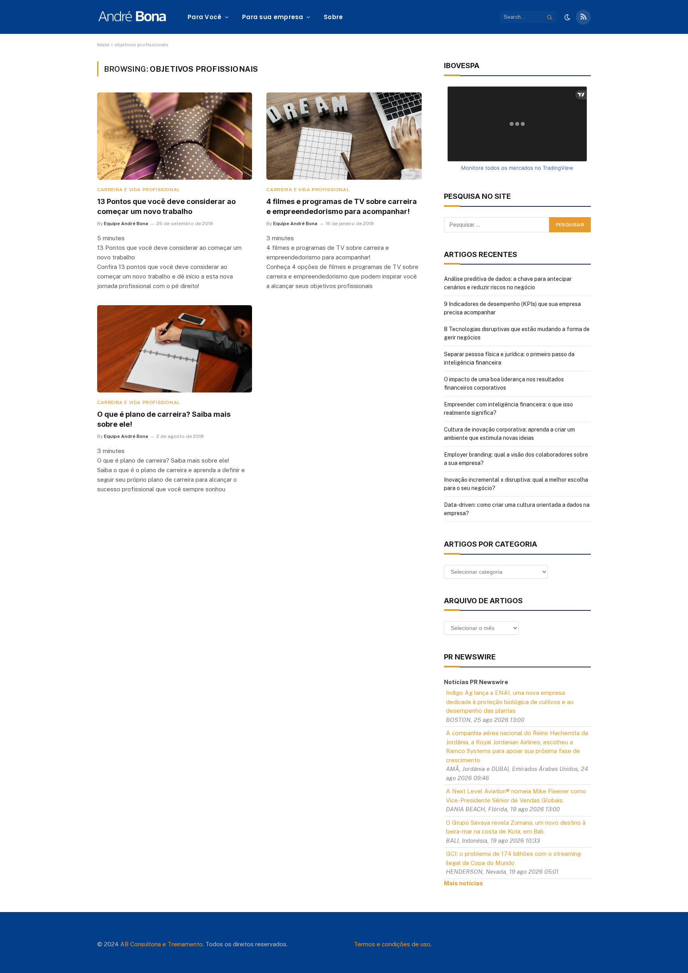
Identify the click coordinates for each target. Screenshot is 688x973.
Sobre (333, 17)
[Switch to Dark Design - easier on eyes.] (567, 17)
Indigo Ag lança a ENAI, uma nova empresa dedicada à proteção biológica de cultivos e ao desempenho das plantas (510, 701)
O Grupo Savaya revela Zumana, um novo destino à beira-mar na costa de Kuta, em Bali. (516, 827)
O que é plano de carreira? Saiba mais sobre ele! (164, 419)
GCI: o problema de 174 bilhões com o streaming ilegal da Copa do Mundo (513, 858)
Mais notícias (463, 883)
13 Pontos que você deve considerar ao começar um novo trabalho (166, 206)
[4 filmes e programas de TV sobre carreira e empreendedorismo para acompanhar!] (343, 136)
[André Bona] (132, 17)
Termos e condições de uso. (393, 944)
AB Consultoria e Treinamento (161, 944)
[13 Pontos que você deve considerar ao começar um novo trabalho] (174, 136)
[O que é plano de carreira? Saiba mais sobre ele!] (174, 348)
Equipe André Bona (126, 223)
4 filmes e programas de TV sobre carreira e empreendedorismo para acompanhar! (341, 206)
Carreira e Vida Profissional (138, 189)
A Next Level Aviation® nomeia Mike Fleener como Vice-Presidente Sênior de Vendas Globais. (516, 796)
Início (103, 44)
